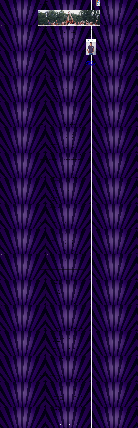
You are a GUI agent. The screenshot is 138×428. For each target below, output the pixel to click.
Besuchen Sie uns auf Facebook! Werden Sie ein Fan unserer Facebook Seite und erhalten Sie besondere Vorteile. (91, 63)
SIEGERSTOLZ (91, 6)
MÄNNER (61, 6)
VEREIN (48, 6)
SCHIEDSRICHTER (75, 6)
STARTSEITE (41, 6)
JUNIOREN (67, 6)
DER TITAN (83, 6)
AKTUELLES (54, 6)
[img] (69, 3)
